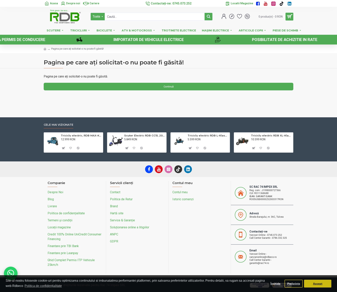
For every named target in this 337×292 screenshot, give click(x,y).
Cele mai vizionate (58, 124)
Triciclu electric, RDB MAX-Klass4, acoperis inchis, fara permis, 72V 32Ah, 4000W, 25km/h (81, 135)
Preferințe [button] (293, 283)
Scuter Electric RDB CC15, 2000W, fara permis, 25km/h (144, 135)
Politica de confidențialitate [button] (43, 286)
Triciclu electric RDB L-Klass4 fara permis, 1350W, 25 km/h (208, 135)
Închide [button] (275, 283)
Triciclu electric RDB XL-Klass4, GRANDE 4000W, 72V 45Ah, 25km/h (271, 135)
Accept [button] (317, 283)
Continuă (169, 86)
